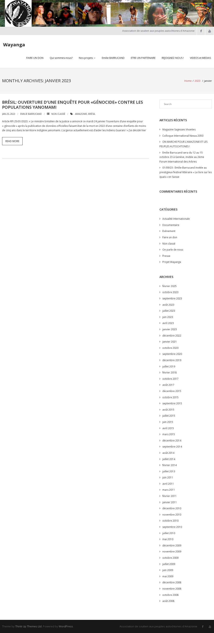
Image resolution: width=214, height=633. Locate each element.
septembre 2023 (172, 298)
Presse (166, 256)
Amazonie (81, 113)
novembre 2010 (171, 514)
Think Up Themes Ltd (28, 626)
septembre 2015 (172, 403)
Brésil (92, 113)
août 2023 (168, 304)
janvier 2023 (169, 329)
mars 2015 (168, 434)
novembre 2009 (171, 551)
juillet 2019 (168, 366)
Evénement (168, 231)
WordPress (66, 626)
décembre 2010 (171, 508)
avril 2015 (168, 428)
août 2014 (168, 453)
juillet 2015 (168, 415)
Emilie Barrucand (31, 113)
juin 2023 (167, 317)
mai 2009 (167, 576)
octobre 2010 (170, 520)
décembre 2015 (171, 391)
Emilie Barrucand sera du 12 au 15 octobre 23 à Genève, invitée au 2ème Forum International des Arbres (181, 157)
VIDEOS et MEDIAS (200, 58)
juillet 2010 (168, 533)
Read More (12, 141)
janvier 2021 (169, 341)
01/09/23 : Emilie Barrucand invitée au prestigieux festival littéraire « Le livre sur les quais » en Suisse (185, 172)
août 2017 (168, 385)
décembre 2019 (171, 360)
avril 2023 (168, 323)
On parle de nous (172, 249)
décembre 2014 (171, 440)
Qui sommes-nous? (61, 58)
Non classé (58, 113)
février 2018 (169, 372)
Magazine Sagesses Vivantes (179, 129)
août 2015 (168, 409)
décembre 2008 (171, 582)
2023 (197, 81)
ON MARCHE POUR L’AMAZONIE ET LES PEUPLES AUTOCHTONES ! (183, 144)
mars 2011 (168, 490)
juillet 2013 (168, 471)
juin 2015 (167, 422)
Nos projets (86, 58)
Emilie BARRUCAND (113, 58)
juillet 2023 (168, 311)
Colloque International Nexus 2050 (182, 135)
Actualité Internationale (176, 219)
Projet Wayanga (171, 262)
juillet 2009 (168, 564)
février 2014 (169, 465)
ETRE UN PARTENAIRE (143, 58)
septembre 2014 (172, 446)
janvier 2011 (169, 502)
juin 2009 (167, 570)
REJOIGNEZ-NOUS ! (173, 58)
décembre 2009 (171, 545)
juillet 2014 (168, 459)
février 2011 (169, 496)
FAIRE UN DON (34, 58)
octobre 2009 (170, 558)
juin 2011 (167, 477)
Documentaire (170, 225)
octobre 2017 (170, 379)
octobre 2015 (170, 397)
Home (188, 81)
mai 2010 (167, 539)
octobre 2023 (170, 292)
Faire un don (169, 237)
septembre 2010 (172, 527)
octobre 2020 (170, 348)
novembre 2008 (171, 588)
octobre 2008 (170, 595)
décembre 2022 (171, 335)
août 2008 (168, 601)
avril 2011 (168, 483)
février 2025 (169, 286)
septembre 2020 (172, 354)
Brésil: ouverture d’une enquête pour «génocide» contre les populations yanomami (72, 104)
